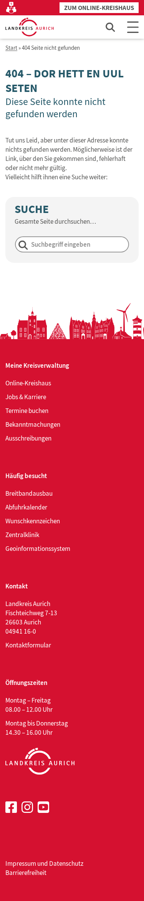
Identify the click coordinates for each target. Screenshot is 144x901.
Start (11, 48)
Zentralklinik (22, 535)
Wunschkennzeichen (32, 521)
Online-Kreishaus (28, 383)
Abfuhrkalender (26, 507)
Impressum (20, 863)
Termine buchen (26, 410)
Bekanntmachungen (32, 424)
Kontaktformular (28, 645)
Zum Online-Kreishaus (99, 7)
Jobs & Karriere (25, 397)
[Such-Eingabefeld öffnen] (110, 27)
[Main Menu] (133, 27)
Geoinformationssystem (37, 548)
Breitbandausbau (29, 493)
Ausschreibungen (28, 438)
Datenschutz (66, 863)
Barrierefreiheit (25, 872)
